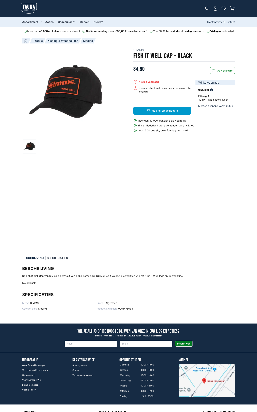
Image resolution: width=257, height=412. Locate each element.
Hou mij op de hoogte (165, 110)
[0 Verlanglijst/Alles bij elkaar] (223, 8)
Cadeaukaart (66, 22)
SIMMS (138, 50)
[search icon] (207, 8)
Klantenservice (215, 21)
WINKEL (184, 360)
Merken (84, 22)
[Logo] (29, 8)
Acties (49, 22)
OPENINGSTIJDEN (130, 360)
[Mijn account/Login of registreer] (215, 8)
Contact (230, 21)
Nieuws (98, 22)
